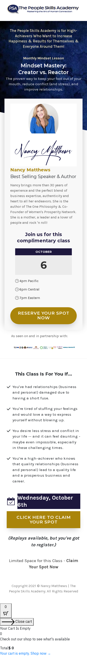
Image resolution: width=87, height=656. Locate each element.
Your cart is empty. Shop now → (25, 653)
